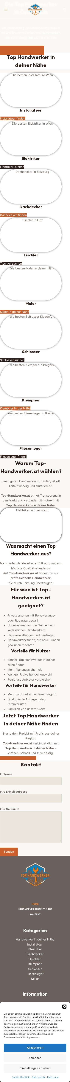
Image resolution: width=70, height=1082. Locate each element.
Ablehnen (35, 1058)
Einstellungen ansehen (35, 1068)
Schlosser (35, 969)
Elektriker (35, 949)
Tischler (35, 959)
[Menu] (6, 9)
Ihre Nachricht (9, 809)
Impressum (52, 1077)
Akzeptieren (35, 1047)
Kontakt (35, 914)
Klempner (35, 964)
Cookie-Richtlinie (21, 1077)
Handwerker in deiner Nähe (35, 909)
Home (35, 904)
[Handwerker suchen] (64, 9)
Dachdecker (35, 954)
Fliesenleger (35, 974)
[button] (64, 1006)
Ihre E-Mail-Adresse (13, 791)
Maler (35, 979)
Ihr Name (6, 774)
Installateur (35, 944)
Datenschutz (38, 1077)
